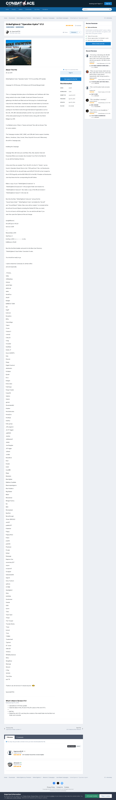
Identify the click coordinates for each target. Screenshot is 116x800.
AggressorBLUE (18, 751)
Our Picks (37, 9)
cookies (52, 796)
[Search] (110, 9)
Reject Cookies (105, 796)
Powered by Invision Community (58, 790)
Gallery (20, 9)
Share (66, 32)
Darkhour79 (92, 90)
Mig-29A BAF (94, 105)
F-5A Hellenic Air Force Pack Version (100, 81)
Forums (14, 9)
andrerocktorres (93, 101)
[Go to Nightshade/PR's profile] (87, 71)
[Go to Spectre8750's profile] (7, 32)
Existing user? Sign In (95, 3)
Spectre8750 (16, 31)
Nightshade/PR (93, 78)
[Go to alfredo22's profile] (10, 764)
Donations (45, 9)
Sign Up (108, 3)
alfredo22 (17, 763)
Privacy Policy (51, 787)
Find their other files (15, 33)
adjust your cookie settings (14, 797)
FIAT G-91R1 (94, 94)
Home (7, 9)
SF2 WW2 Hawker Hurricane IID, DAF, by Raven (100, 65)
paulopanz (96, 95)
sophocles (96, 83)
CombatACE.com (59, 789)
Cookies (66, 787)
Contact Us (60, 787)
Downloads (28, 9)
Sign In (71, 72)
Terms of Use (26, 796)
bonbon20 (92, 62)
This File (104, 9)
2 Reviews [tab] (10, 737)
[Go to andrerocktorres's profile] (87, 100)
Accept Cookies (92, 796)
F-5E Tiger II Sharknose (98, 115)
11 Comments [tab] (19, 737)
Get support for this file (70, 79)
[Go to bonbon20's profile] (87, 55)
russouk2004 (97, 106)
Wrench (96, 67)
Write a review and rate (98, 43)
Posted (103, 63)
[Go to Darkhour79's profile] (87, 87)
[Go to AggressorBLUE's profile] (10, 752)
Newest (78, 746)
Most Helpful (71, 746)
